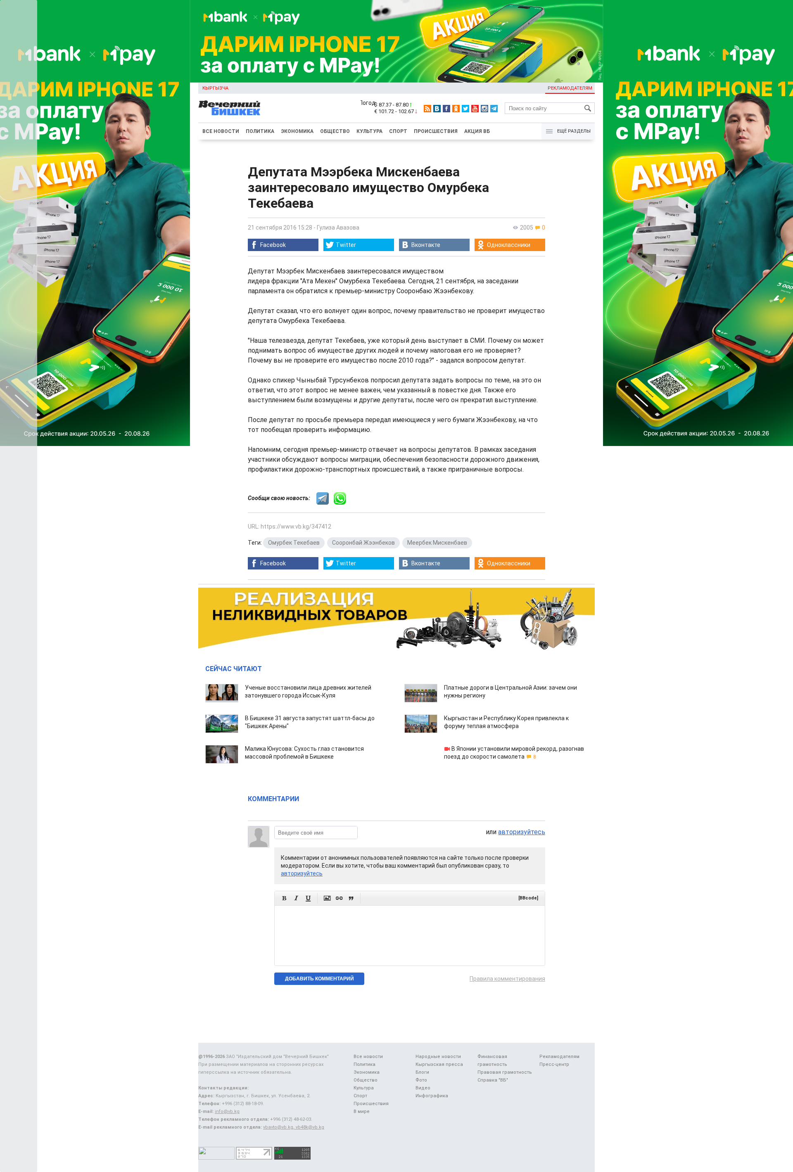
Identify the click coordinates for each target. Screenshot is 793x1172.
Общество (335, 131)
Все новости (220, 131)
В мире (362, 1111)
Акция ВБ (477, 131)
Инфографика (431, 1095)
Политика (260, 131)
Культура (369, 131)
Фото (421, 1080)
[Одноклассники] (456, 108)
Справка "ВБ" (492, 1080)
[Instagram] (484, 108)
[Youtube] (475, 108)
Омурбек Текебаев (294, 542)
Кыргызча (215, 88)
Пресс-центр (554, 1064)
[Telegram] (494, 108)
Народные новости (438, 1056)
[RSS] (427, 108)
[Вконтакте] (437, 108)
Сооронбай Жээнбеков (363, 542)
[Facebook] (446, 108)
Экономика (297, 131)
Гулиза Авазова (338, 227)
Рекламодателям (570, 88)
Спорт (398, 131)
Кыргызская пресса (439, 1064)
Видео (422, 1088)
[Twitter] (465, 108)
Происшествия (436, 131)
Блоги (422, 1072)
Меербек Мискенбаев (437, 542)
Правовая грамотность (504, 1072)
